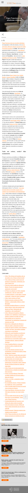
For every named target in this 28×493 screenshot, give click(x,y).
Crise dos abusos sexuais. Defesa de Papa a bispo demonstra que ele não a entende (15, 406)
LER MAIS (5, 440)
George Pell (5, 242)
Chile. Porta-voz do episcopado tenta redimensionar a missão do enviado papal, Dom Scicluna (16, 369)
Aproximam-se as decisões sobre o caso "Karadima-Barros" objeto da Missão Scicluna (15, 340)
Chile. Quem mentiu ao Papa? (12, 298)
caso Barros (21, 50)
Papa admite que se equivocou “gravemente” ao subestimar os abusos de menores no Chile (15, 320)
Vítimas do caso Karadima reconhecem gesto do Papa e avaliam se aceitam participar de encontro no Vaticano (15, 334)
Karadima (13, 171)
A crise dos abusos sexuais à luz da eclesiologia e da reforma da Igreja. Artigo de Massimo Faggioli (15, 351)
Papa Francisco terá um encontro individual (13, 43)
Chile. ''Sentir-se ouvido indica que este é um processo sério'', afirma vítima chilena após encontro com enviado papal (15, 357)
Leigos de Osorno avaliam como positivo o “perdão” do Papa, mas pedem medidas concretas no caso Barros (16, 329)
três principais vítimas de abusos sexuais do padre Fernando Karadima (14, 46)
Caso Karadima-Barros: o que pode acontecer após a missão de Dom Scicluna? (14, 346)
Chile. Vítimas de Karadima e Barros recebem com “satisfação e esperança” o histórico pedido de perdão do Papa (15, 314)
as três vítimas (12, 213)
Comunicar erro (7, 419)
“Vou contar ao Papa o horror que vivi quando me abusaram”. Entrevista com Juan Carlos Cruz (15, 281)
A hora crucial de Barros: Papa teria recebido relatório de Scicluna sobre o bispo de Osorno (14, 375)
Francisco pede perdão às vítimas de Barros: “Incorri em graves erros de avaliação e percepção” (14, 287)
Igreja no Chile (14, 124)
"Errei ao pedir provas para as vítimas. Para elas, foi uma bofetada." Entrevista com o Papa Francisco (15, 397)
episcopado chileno (15, 120)
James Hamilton (11, 77)
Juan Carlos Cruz (14, 75)
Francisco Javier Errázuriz (13, 170)
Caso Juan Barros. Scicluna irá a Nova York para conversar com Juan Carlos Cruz (15, 392)
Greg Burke (17, 93)
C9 (17, 160)
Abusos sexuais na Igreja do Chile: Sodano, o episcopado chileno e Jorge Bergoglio (15, 301)
